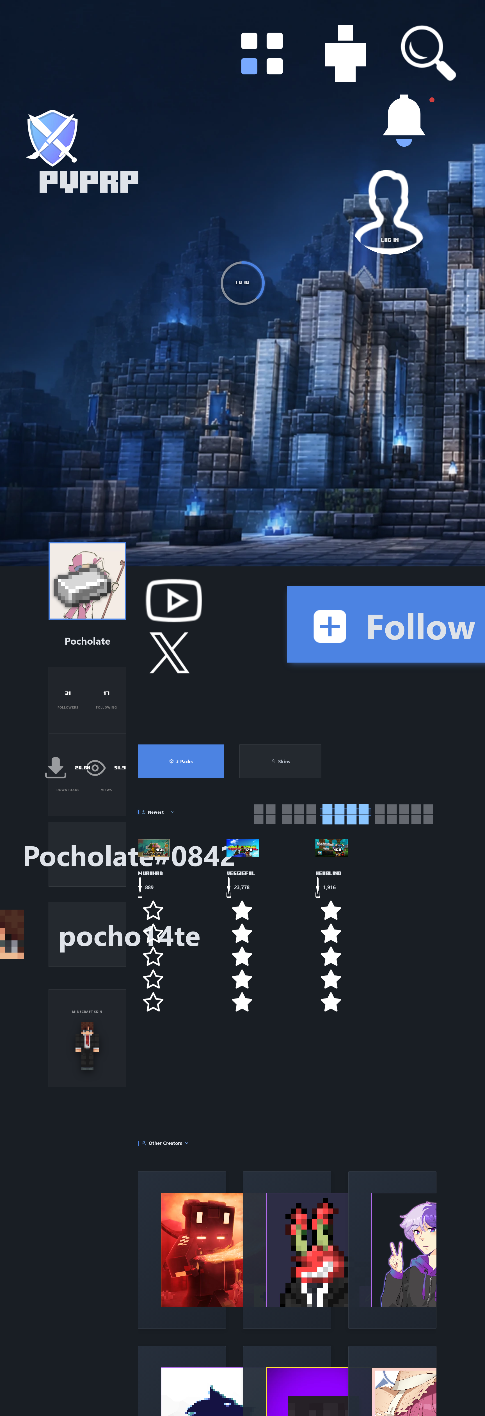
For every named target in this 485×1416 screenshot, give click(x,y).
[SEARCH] (401, 287)
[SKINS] (401, 197)
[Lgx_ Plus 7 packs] (182, 1250)
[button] (401, 107)
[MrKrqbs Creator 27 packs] (287, 1250)
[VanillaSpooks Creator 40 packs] (392, 1250)
